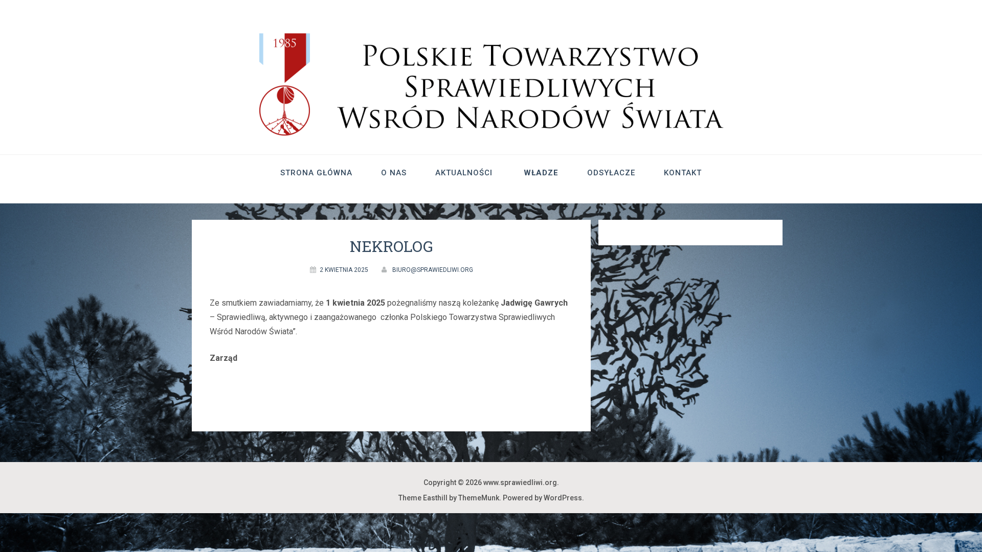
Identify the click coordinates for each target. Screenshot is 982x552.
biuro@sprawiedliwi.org (432, 269)
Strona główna (316, 172)
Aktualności (464, 172)
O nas (394, 172)
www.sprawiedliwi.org (520, 482)
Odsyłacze (611, 172)
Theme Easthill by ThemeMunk (448, 498)
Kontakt (683, 172)
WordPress (563, 498)
